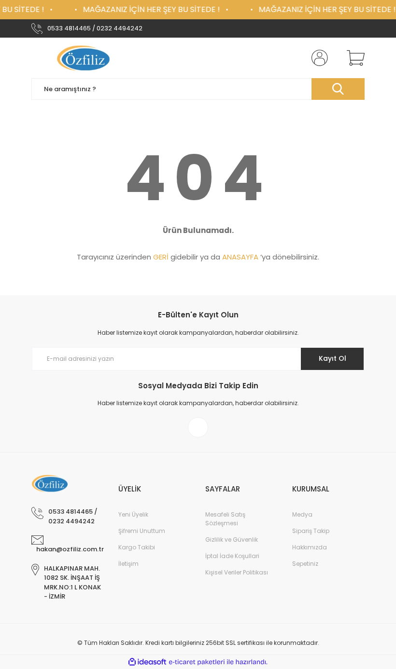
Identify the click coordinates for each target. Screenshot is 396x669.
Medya (302, 514)
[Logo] (84, 57)
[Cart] (353, 57)
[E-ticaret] (197, 662)
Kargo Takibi (136, 547)
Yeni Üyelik (133, 514)
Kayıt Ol (332, 358)
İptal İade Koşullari (232, 556)
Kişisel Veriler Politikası (236, 572)
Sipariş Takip (310, 531)
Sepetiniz (305, 564)
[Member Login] (318, 57)
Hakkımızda (309, 547)
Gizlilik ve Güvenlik (231, 539)
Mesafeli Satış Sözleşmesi (225, 518)
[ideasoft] (147, 662)
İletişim (128, 564)
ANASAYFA (240, 257)
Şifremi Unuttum (141, 531)
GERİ (161, 257)
